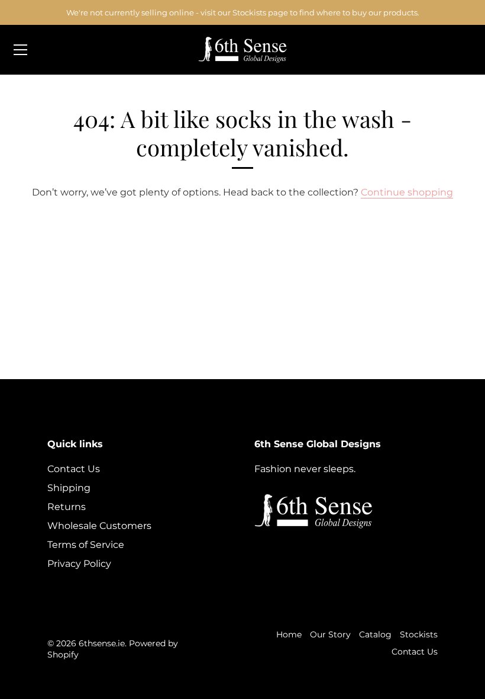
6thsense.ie (102, 643)
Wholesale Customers (99, 525)
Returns (66, 506)
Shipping (68, 487)
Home (289, 634)
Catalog (375, 634)
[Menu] (21, 50)
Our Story (330, 634)
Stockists (419, 634)
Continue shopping (407, 192)
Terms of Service (85, 544)
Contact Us (73, 468)
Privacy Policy (79, 563)
